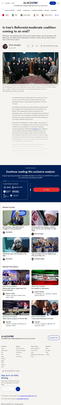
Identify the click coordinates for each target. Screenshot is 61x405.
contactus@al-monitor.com (23, 398)
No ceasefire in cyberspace (40, 288)
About (47, 348)
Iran (2, 352)
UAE (2, 354)
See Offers (46, 190)
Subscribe (53, 3)
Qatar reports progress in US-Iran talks (15, 319)
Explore (46, 10)
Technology (26, 10)
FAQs (32, 352)
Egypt (2, 360)
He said (37, 161)
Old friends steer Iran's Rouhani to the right (14, 255)
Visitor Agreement (35, 348)
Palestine (3, 358)
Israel (2, 356)
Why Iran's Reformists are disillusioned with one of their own (43, 255)
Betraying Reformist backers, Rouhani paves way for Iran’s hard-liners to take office (43, 228)
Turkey (2, 348)
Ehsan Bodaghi (15, 45)
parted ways (36, 129)
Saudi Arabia (4, 350)
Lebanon (3, 365)
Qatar (2, 362)
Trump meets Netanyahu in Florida (42, 319)
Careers (47, 354)
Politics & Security (10, 10)
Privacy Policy (34, 350)
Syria (2, 367)
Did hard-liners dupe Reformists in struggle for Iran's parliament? (13, 228)
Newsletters (7, 3)
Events (13, 3)
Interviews (53, 10)
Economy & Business (37, 10)
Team (47, 352)
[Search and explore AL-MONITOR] (2, 3)
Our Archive (19, 356)
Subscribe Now (54, 338)
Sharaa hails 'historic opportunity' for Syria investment (14, 289)
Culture (19, 10)
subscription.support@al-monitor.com (28, 396)
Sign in (58, 3)
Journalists (48, 350)
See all (56, 15)
